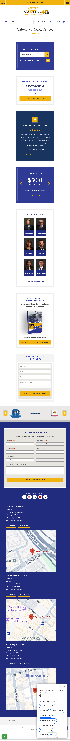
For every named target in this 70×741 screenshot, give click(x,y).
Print (61, 22)
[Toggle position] (60, 686)
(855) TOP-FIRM (17, 520)
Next (49, 183)
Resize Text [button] (37, 22)
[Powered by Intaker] (55, 737)
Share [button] (54, 22)
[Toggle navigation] (67, 2)
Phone (40, 448)
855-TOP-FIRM (35, 86)
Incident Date (11, 456)
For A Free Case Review (35, 98)
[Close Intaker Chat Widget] (64, 686)
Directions (11, 526)
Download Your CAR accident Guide (35, 342)
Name (10, 440)
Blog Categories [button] (29, 60)
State (37, 456)
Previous (21, 183)
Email (10, 448)
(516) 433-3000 (15, 518)
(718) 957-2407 (15, 656)
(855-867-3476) (35, 90)
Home (6, 21)
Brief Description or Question (16, 464)
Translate (47, 22)
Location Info (24, 526)
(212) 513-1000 (15, 587)
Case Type (42, 440)
